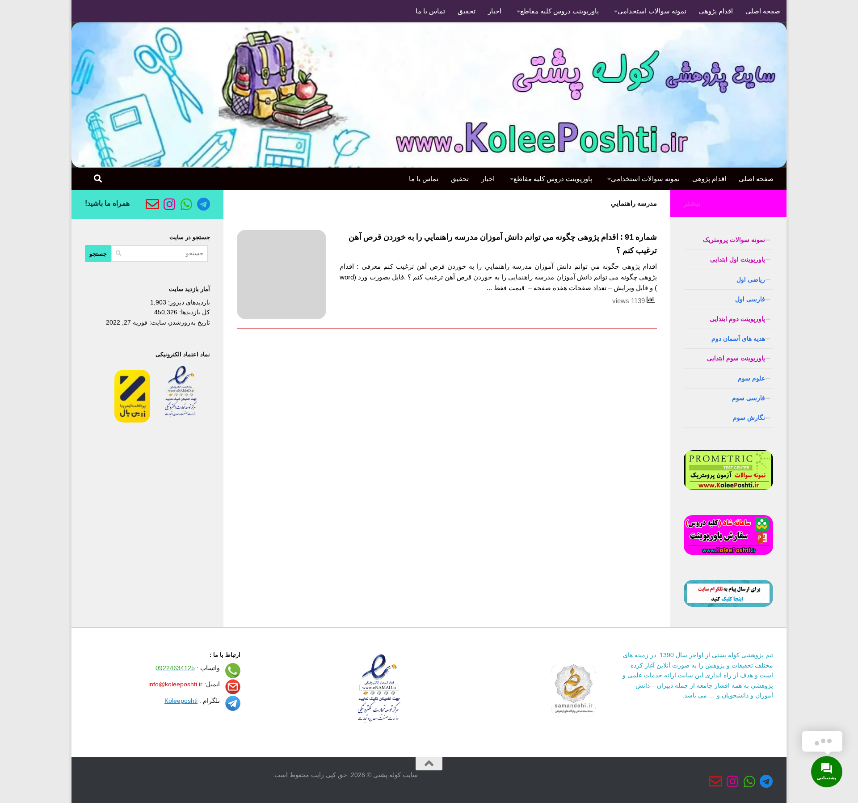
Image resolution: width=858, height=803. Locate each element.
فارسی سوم (748, 398)
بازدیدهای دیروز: (188, 302)
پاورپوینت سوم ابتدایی (736, 358)
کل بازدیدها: (193, 312)
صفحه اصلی (762, 11)
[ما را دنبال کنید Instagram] (169, 204)
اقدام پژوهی (716, 11)
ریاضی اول (750, 279)
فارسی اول (750, 299)
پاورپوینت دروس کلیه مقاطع (559, 11)
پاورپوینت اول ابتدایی (737, 259)
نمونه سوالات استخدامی (652, 11)
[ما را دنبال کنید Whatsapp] (186, 204)
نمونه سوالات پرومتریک (734, 239)
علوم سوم (751, 378)
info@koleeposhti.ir (175, 684)
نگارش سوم (749, 417)
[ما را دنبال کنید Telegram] (203, 204)
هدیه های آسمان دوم (738, 338)
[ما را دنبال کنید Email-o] (152, 204)
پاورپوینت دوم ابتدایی (737, 318)
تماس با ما (430, 11)
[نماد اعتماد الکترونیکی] (181, 420)
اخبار (494, 11)
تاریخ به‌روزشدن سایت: (178, 322)
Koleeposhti (181, 700)
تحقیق (466, 11)
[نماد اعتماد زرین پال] (132, 420)
